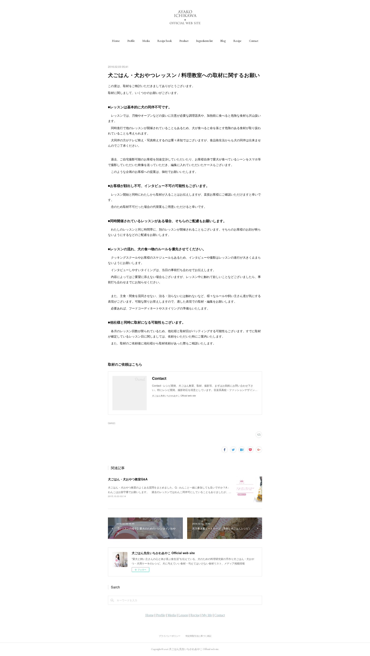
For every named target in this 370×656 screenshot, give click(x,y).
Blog (223, 41)
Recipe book (164, 41)
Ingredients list (204, 41)
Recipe (237, 41)
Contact (253, 41)
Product (183, 41)
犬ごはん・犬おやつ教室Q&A (128, 479)
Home (116, 41)
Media (146, 41)
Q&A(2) (111, 423)
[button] (116, 40)
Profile (131, 41)
